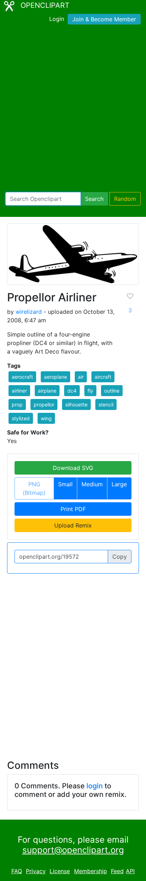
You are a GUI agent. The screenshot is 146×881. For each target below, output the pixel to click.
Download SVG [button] (73, 467)
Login (56, 18)
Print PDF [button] (73, 509)
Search (94, 198)
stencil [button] (106, 404)
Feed (117, 871)
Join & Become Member (104, 19)
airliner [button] (19, 391)
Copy (119, 556)
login (94, 786)
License (60, 871)
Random (125, 198)
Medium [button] (92, 484)
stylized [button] (21, 418)
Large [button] (119, 484)
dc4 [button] (72, 391)
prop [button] (17, 404)
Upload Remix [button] (73, 525)
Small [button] (65, 484)
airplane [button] (47, 391)
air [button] (81, 377)
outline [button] (111, 391)
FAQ (16, 871)
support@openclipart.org (73, 850)
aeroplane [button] (55, 377)
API (130, 871)
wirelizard (29, 311)
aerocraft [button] (22, 377)
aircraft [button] (103, 377)
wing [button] (46, 418)
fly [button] (90, 391)
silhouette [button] (76, 404)
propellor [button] (44, 404)
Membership (90, 871)
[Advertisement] (73, 110)
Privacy (36, 871)
